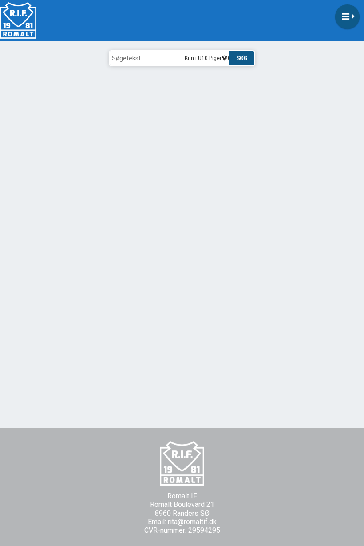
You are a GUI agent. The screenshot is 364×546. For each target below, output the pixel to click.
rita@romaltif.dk (192, 522)
